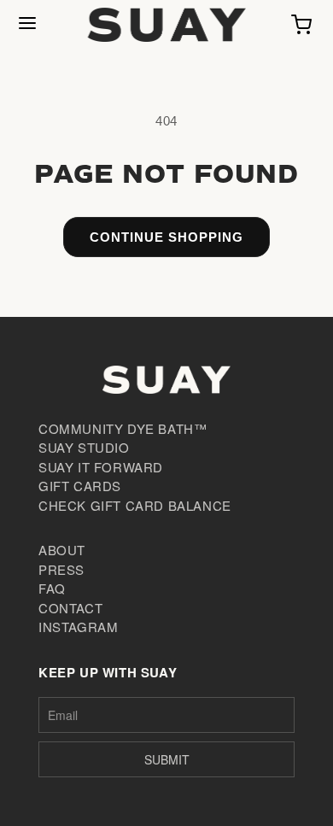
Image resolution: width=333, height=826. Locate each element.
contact (70, 608)
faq (52, 588)
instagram (78, 627)
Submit (167, 759)
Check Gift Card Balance (134, 505)
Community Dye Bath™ (122, 428)
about (61, 550)
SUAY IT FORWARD (100, 467)
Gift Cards (79, 486)
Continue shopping (166, 237)
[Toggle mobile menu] (27, 25)
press (61, 569)
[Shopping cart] (301, 24)
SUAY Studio (84, 447)
